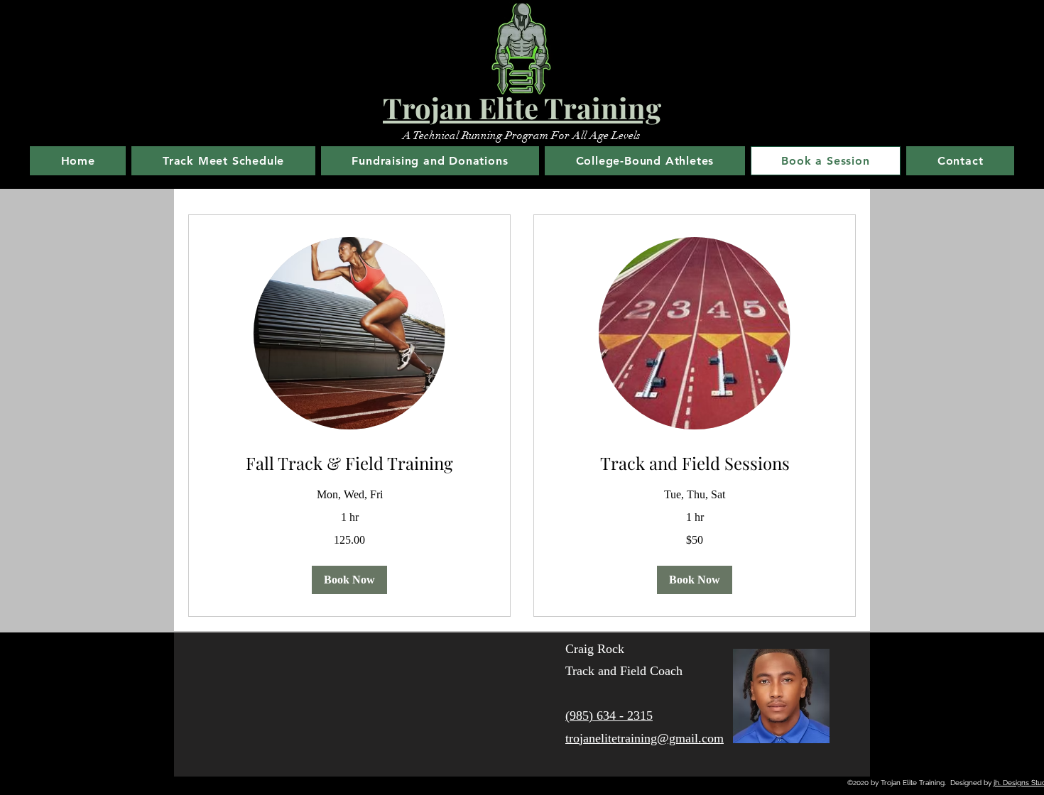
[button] (349, 580)
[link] (349, 463)
